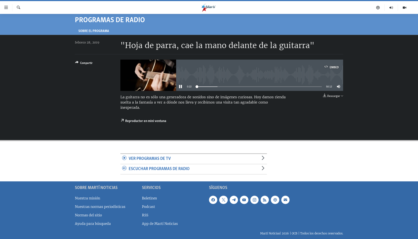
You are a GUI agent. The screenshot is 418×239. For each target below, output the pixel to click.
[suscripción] (285, 200)
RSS (145, 215)
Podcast (148, 207)
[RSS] (265, 200)
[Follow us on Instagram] (254, 200)
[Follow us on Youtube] (244, 200)
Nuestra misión (87, 198)
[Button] (84, 64)
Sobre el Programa (93, 31)
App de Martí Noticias (160, 224)
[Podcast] (378, 7)
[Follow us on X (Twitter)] (223, 200)
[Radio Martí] (391, 7)
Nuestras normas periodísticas (100, 207)
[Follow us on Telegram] (234, 200)
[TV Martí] (404, 7)
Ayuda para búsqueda (93, 224)
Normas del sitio (88, 215)
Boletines (149, 198)
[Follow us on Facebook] (213, 200)
